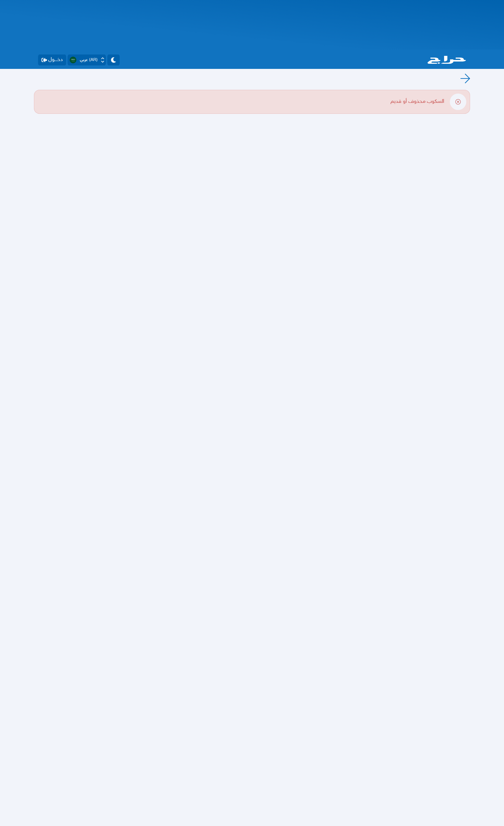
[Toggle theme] (113, 60)
